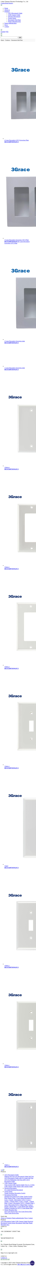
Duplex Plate (11, 1198)
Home (6, 8)
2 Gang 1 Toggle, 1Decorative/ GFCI (18, 1199)
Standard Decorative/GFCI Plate (13, 1196)
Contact (3, 3)
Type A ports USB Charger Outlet (14, 1185)
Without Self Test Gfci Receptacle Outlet (16, 1176)
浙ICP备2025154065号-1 (25, 1264)
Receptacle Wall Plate (14, 20)
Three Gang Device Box (11, 1213)
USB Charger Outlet (14, 15)
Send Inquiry (9, 3)
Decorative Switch (19, 1193)
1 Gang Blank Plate (22, 1206)
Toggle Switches (9, 1193)
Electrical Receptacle (14, 16)
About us (7, 10)
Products (7, 11)
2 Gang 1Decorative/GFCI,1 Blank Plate (19, 1204)
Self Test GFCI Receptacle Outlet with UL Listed (19, 1177)
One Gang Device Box (11, 1211)
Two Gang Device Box (25, 1211)
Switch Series (12, 18)
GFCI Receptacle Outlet (15, 13)
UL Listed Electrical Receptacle (13, 1190)
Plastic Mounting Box (14, 21)
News (6, 25)
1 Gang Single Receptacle (23, 1198)
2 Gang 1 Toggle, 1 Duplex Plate (17, 1200)
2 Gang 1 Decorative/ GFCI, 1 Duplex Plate (20, 1203)
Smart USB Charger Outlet (25, 1186)
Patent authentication (10, 23)
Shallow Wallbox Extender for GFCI (19, 1207)
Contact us (4, 1257)
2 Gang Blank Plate (27, 1208)
